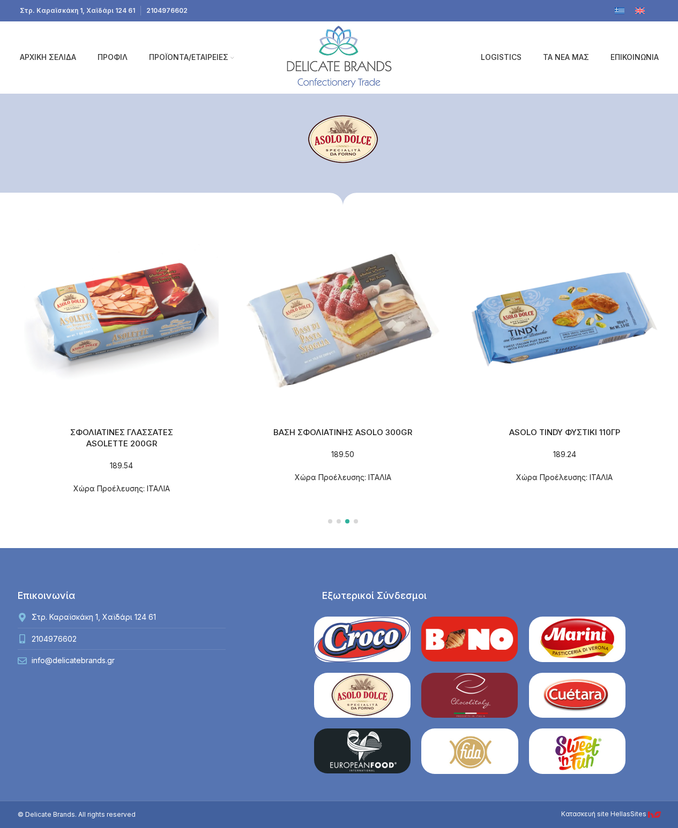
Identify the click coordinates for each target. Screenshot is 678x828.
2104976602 (167, 10)
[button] (330, 521)
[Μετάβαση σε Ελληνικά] (619, 10)
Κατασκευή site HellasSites (604, 814)
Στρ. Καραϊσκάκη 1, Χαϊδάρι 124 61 (77, 10)
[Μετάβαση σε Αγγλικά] (640, 10)
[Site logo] (339, 56)
